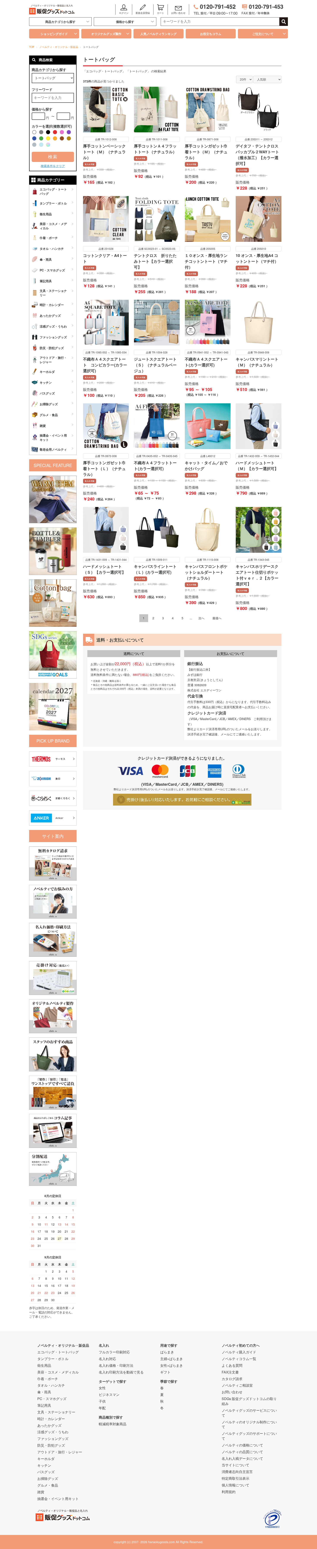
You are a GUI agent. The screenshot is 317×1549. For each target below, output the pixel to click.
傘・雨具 (44, 1391)
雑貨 (40, 1491)
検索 (53, 156)
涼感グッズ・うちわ (52, 1431)
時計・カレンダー (51, 1418)
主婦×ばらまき (171, 1358)
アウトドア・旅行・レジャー (59, 1451)
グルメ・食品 (47, 1485)
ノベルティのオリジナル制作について (249, 1424)
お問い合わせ (232, 1391)
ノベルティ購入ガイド (239, 1351)
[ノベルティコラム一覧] (53, 1130)
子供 (102, 1401)
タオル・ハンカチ (51, 1385)
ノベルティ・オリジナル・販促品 (63, 1345)
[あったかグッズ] (53, 499)
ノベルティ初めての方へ (241, 1345)
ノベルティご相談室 (237, 1385)
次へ (201, 618)
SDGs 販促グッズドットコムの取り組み (249, 1401)
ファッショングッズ (52, 1438)
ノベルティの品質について (242, 1451)
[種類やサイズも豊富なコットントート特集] (53, 602)
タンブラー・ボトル (52, 1358)
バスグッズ (46, 1471)
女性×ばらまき (171, 1365)
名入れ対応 (107, 1358)
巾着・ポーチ (47, 1378)
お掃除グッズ (47, 1478)
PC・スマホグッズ (51, 1398)
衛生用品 (44, 1365)
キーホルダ (46, 1458)
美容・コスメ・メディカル (58, 1372)
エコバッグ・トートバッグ (58, 1351)
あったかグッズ (49, 1425)
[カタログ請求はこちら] (53, 863)
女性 (102, 1387)
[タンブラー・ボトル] (53, 551)
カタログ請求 (232, 1378)
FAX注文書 (230, 1372)
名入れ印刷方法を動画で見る (121, 1372)
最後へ (216, 618)
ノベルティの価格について (242, 1445)
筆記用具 (44, 1405)
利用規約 (228, 1491)
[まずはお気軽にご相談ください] (53, 901)
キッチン (44, 1465)
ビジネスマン (109, 1394)
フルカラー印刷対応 (114, 1351)
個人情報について (235, 1484)
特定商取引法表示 (235, 1478)
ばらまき (167, 1351)
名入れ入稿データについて (242, 1458)
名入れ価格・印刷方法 (116, 1365)
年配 (102, 1407)
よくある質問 (232, 1365)
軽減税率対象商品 (112, 1423)
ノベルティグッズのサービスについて (249, 1413)
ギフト (165, 1372)
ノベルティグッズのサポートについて (249, 1436)
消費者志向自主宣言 (237, 1471)
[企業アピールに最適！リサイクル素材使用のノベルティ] (53, 654)
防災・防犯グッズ (51, 1445)
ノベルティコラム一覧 (239, 1358)
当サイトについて (235, 1464)
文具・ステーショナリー (56, 1412)
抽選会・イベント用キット (58, 1498)
